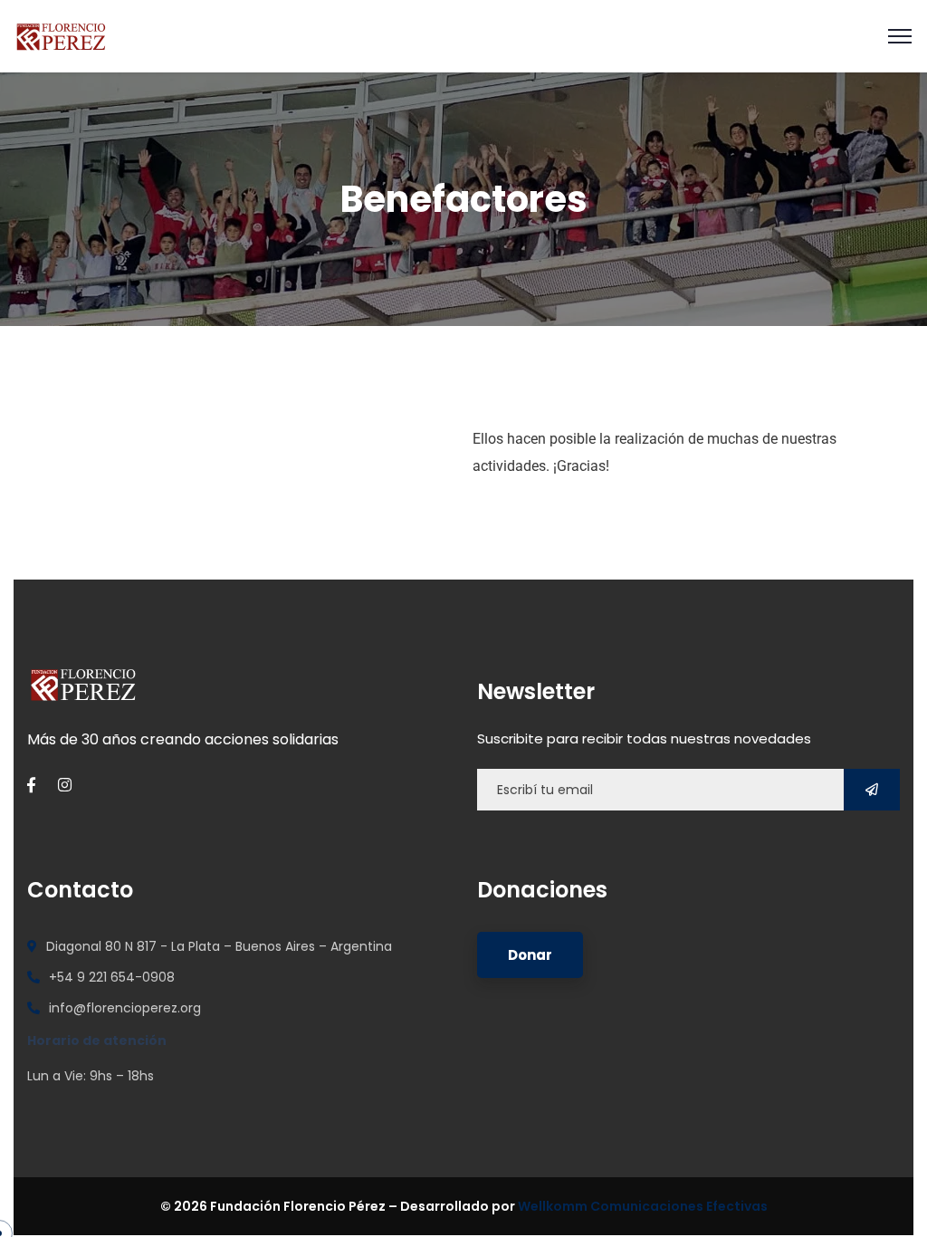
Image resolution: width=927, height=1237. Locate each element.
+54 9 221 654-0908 (112, 977)
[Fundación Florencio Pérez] (61, 34)
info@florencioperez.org (125, 1008)
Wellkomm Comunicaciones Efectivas (643, 1206)
